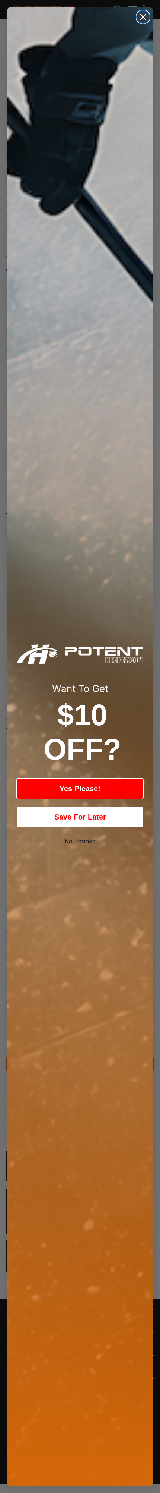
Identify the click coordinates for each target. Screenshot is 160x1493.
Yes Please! (80, 789)
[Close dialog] (143, 16)
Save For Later (80, 817)
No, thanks (80, 841)
